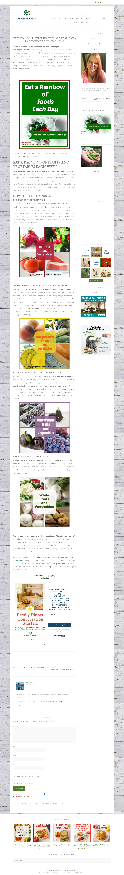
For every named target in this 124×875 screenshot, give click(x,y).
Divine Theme (54, 872)
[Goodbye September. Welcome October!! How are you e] (95, 273)
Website (15, 764)
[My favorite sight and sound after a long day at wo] (106, 262)
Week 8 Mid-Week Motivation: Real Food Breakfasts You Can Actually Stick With (82, 846)
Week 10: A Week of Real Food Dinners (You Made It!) (22, 846)
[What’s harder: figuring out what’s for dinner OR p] (106, 273)
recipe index (18, 560)
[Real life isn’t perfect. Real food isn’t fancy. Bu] (106, 252)
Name (15, 746)
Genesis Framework (67, 872)
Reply (18, 705)
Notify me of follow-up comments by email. (26, 776)
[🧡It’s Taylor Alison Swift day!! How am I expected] (85, 273)
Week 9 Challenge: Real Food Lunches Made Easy (62, 845)
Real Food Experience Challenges (48, 33)
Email (15, 755)
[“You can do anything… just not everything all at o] (85, 252)
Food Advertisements (91, 33)
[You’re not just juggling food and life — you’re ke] (95, 262)
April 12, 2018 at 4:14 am (31, 685)
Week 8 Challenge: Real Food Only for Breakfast (101, 845)
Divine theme (62, 870)
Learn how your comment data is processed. (51, 803)
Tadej (27, 682)
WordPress (77, 872)
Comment (16, 726)
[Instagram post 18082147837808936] (85, 262)
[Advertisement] (93, 185)
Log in (84, 872)
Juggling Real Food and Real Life (27, 15)
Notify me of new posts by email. (23, 783)
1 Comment (45, 647)
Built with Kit (59, 635)
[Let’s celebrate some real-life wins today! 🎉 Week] (95, 252)
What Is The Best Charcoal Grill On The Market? (46, 702)
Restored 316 (73, 870)
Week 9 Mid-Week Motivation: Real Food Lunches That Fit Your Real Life (42, 846)
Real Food (34, 33)
